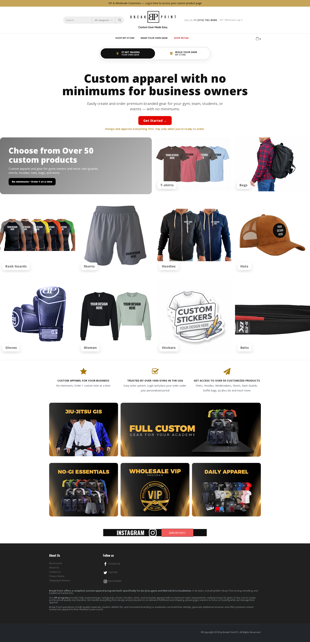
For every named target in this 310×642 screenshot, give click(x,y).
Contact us (55, 571)
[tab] (128, 53)
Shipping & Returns (59, 580)
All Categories (102, 20)
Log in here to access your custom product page (173, 3)
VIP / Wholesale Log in (231, 20)
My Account (55, 563)
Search (119, 20)
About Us (54, 567)
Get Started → (155, 120)
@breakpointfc (177, 533)
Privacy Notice (56, 576)
